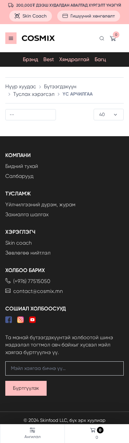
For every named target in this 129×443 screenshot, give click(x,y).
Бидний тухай (21, 166)
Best (48, 59)
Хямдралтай (74, 59)
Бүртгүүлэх (26, 388)
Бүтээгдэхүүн (60, 86)
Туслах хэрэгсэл (34, 94)
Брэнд (30, 59)
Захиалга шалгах (27, 214)
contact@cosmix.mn (38, 291)
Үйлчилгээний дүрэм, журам (40, 204)
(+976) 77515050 (31, 281)
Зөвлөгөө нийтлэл (28, 253)
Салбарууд (19, 176)
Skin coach (18, 243)
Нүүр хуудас (20, 86)
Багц (100, 59)
